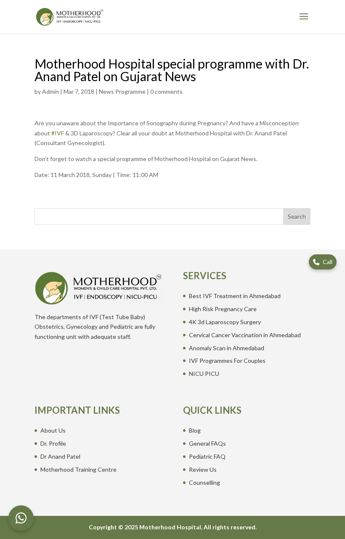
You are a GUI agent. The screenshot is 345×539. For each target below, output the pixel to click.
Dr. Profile (53, 443)
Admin (50, 91)
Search (297, 216)
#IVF (57, 133)
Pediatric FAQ (207, 456)
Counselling (204, 482)
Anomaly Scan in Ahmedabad (226, 347)
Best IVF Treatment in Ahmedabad (235, 295)
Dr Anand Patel (60, 456)
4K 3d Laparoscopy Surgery (225, 321)
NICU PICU (204, 373)
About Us (53, 430)
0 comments (166, 91)
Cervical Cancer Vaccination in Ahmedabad (245, 334)
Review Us (203, 469)
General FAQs (207, 443)
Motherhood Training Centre (78, 469)
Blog (195, 430)
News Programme (122, 91)
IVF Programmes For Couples (227, 360)
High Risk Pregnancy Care (223, 308)
